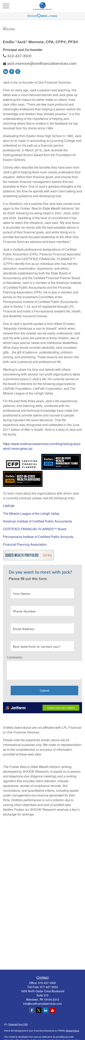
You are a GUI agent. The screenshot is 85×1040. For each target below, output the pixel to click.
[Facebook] (11, 71)
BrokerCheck (72, 1030)
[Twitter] (17, 71)
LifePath (9, 505)
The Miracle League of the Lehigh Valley (31, 513)
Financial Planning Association (25, 544)
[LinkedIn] (5, 71)
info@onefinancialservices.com (42, 1004)
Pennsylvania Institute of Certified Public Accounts (38, 536)
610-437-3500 (20, 56)
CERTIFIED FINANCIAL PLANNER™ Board (34, 529)
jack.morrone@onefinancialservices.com (42, 63)
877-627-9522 (49, 987)
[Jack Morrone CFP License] (22, 468)
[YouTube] (52, 1010)
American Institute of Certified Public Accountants (37, 521)
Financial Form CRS (18, 1024)
